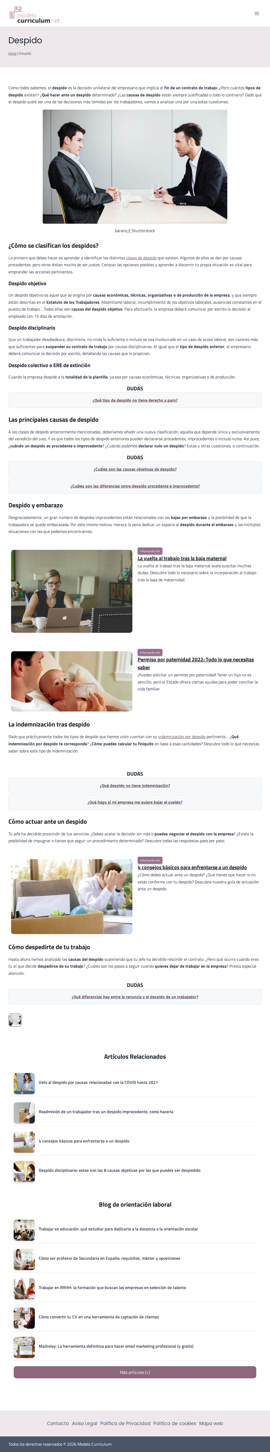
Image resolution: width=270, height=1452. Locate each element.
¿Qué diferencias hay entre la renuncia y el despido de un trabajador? (135, 997)
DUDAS (135, 388)
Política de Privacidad (125, 1423)
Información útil (150, 551)
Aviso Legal (84, 1423)
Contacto (58, 1423)
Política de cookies (174, 1423)
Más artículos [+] (135, 1372)
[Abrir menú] (257, 13)
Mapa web (211, 1423)
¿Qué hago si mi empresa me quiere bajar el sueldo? (135, 802)
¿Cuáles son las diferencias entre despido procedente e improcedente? (135, 486)
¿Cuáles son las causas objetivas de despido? (135, 469)
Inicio (12, 53)
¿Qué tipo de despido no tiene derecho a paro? (135, 400)
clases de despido (141, 258)
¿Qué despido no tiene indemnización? (135, 785)
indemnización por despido (181, 736)
